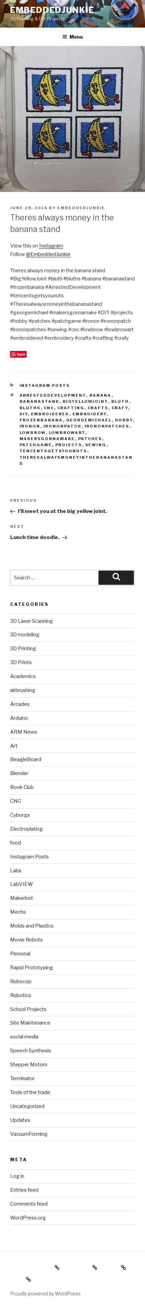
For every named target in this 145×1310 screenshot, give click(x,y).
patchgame (36, 444)
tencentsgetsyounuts (53, 451)
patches (90, 438)
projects (68, 444)
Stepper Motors (28, 1064)
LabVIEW (21, 884)
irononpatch (63, 426)
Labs (16, 871)
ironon (30, 426)
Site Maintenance (30, 1023)
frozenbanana (41, 420)
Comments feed (29, 1204)
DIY (24, 414)
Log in (17, 1176)
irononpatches (107, 426)
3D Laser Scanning (31, 621)
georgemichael (89, 420)
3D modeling (24, 635)
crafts (98, 407)
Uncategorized (27, 1106)
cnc (49, 407)
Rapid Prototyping (31, 968)
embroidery (89, 414)
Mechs (18, 912)
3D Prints (21, 662)
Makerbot (21, 898)
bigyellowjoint (85, 401)
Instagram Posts (45, 385)
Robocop (20, 981)
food (15, 843)
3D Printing (23, 649)
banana (100, 395)
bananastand (40, 401)
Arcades (20, 704)
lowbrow (33, 432)
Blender (19, 773)
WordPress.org (28, 1218)
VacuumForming (29, 1134)
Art (14, 746)
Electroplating (26, 829)
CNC (15, 801)
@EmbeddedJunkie (48, 254)
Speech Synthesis (30, 1051)
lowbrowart (67, 432)
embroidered (50, 414)
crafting (71, 407)
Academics (23, 676)
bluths (30, 407)
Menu (76, 37)
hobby (124, 420)
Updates (20, 1120)
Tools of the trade (30, 1092)
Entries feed (24, 1190)
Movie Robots (26, 940)
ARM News (23, 732)
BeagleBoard (25, 759)
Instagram (51, 246)
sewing (96, 444)
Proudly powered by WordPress (45, 1293)
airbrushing (22, 690)
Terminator (22, 1078)
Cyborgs (20, 815)
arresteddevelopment (53, 395)
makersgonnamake (47, 438)
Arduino (19, 718)
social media (24, 1037)
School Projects (28, 1009)
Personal (20, 954)
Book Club (22, 787)
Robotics (20, 995)
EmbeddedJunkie (52, 10)
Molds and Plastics (32, 926)
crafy (120, 407)
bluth (120, 401)
